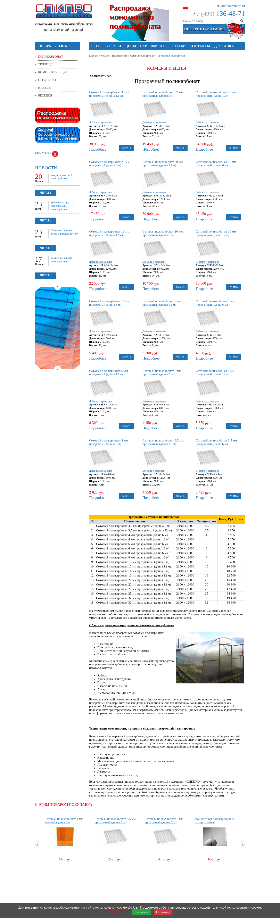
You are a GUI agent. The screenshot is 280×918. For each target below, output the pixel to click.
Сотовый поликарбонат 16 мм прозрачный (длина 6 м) (162, 233)
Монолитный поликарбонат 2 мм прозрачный (214, 820)
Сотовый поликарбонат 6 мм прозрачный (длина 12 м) (108, 372)
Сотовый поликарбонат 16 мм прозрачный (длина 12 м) (109, 233)
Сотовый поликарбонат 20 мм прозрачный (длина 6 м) (216, 163)
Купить (126, 147)
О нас (96, 46)
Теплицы (45, 64)
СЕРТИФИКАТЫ (154, 46)
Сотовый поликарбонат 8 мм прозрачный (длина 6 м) (215, 303)
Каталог (105, 55)
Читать (45, 192)
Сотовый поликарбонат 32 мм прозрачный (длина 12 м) (109, 94)
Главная (93, 55)
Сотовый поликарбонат (142, 55)
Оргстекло (47, 80)
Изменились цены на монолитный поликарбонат (63, 206)
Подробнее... (118, 911)
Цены (130, 46)
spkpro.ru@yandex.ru (231, 5)
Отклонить (162, 912)
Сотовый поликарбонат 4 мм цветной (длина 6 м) (63, 820)
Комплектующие (53, 72)
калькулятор (43, 152)
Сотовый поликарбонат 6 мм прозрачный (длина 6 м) (161, 372)
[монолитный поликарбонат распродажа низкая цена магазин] (138, 5)
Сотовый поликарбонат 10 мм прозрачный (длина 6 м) (109, 303)
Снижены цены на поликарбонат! (61, 259)
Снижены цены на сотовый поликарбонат (64, 232)
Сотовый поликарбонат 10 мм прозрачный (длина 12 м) (216, 233)
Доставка (224, 46)
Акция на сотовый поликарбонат (61, 177)
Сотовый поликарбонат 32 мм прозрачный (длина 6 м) (162, 94)
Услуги (113, 46)
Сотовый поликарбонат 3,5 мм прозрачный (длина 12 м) (163, 442)
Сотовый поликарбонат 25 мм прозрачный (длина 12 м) (216, 94)
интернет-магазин (204, 29)
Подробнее (97, 149)
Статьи (179, 46)
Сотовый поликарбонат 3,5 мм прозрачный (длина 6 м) (216, 442)
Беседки (45, 95)
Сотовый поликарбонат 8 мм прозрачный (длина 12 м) (161, 303)
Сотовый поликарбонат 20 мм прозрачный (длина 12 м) (162, 163)
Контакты (200, 46)
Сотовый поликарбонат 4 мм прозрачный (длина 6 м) (108, 442)
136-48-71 (230, 13)
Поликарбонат (119, 55)
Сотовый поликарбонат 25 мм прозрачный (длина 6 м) (109, 163)
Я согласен (141, 912)
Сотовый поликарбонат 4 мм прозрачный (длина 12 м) (215, 372)
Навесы (44, 87)
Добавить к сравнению (100, 122)
